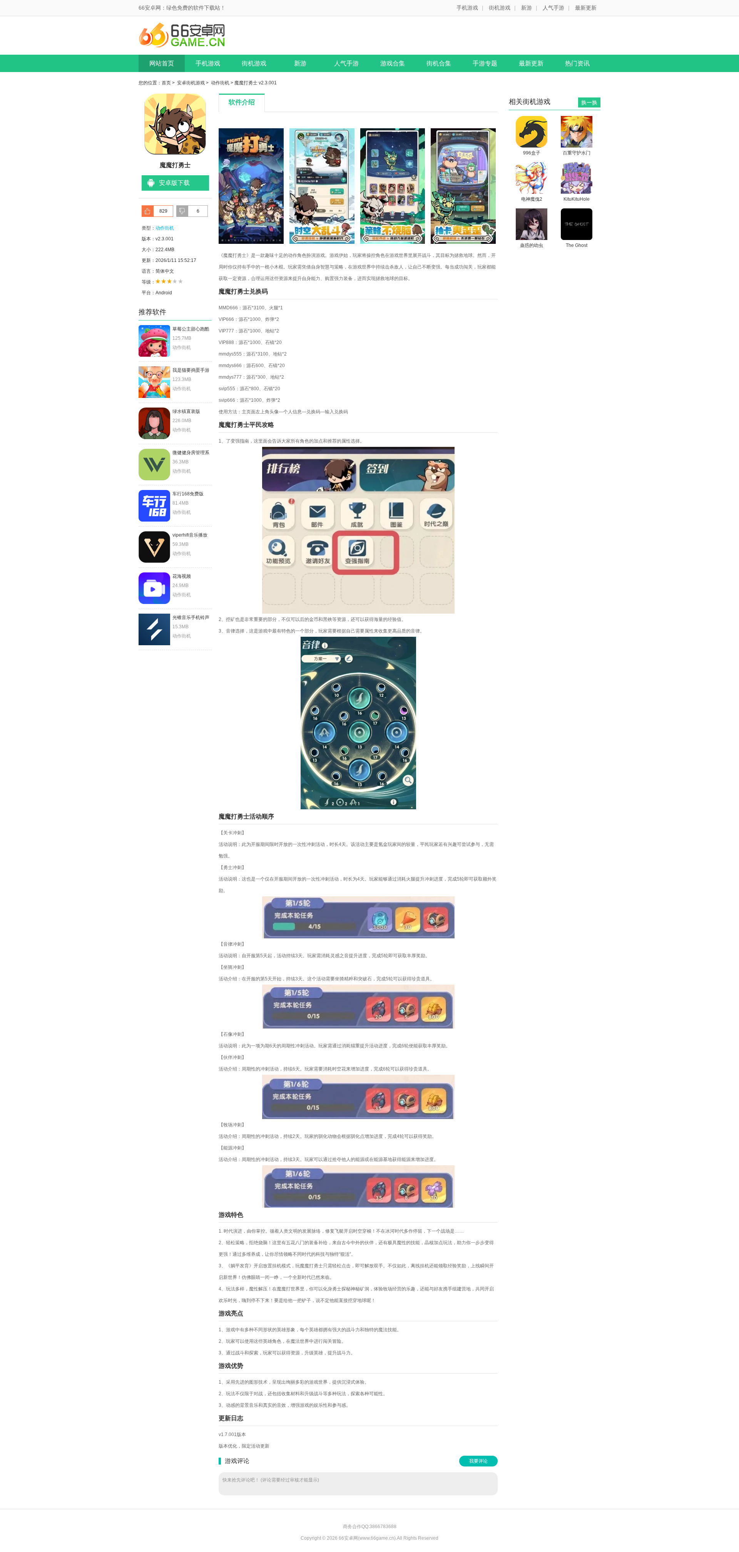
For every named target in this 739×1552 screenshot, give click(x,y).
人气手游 (553, 8)
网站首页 (161, 63)
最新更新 (586, 8)
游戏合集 (392, 63)
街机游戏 (499, 8)
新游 (526, 8)
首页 (166, 83)
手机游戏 (467, 8)
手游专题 (485, 63)
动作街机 (220, 83)
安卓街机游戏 (191, 83)
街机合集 (438, 63)
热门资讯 (577, 63)
